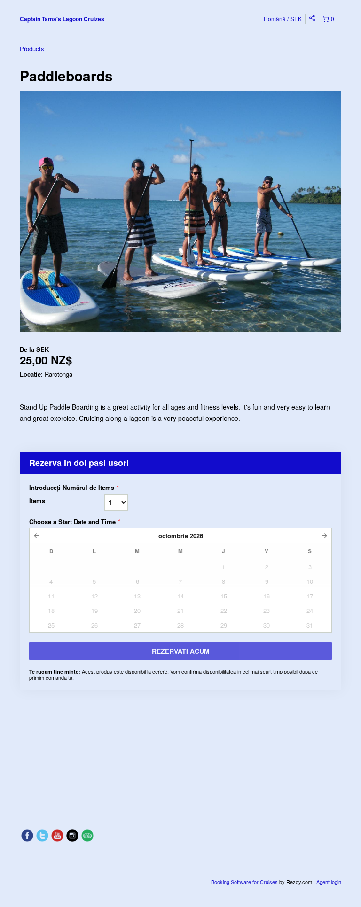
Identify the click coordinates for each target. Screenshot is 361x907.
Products (32, 48)
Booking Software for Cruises (245, 881)
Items (37, 500)
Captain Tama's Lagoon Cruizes (62, 19)
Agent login (328, 881)
